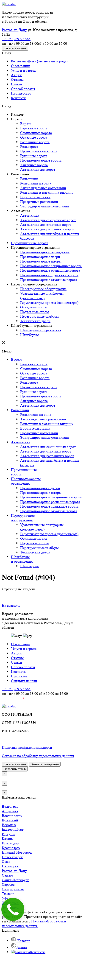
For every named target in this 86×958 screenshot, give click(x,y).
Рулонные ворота (33, 156)
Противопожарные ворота (40, 160)
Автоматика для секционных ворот (48, 220)
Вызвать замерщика (45, 764)
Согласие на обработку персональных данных (38, 756)
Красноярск (11, 848)
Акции (16, 75)
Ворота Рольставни (35, 197)
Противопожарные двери (40, 256)
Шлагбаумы (29, 334)
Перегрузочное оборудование (43, 289)
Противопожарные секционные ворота (51, 266)
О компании (20, 66)
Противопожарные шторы (40, 261)
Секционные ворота (36, 133)
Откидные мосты (33, 307)
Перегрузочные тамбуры (39, 316)
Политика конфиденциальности (27, 747)
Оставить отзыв (15, 769)
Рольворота (29, 146)
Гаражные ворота (33, 128)
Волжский (10, 820)
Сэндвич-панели (24, 681)
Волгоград (10, 806)
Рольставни (29, 178)
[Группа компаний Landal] (9, 4)
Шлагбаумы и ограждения (40, 330)
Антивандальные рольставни (43, 188)
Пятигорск (10, 866)
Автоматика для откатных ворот (45, 224)
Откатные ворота (33, 137)
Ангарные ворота (34, 165)
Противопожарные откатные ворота (48, 279)
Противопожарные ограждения (44, 252)
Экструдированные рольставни (44, 206)
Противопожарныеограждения (26, 481)
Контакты (18, 98)
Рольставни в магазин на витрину (46, 192)
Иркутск (8, 834)
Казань (7, 838)
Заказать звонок (15, 48)
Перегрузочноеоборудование (23, 517)
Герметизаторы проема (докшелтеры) (49, 302)
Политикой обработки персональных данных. (34, 923)
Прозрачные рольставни (39, 201)
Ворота (25, 123)
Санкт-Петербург (15, 880)
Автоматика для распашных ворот (47, 229)
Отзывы (17, 79)
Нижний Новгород (17, 852)
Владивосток (12, 815)
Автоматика (29, 215)
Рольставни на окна (35, 183)
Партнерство (21, 93)
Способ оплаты (23, 89)
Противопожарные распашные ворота (50, 270)
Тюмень (8, 893)
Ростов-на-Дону (14, 30)
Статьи (16, 84)
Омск (6, 861)
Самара (7, 875)
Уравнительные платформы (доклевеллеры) (42, 295)
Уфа (5, 898)
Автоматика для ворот (37, 169)
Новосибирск (12, 857)
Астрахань (10, 811)
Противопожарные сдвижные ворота (49, 275)
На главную (11, 605)
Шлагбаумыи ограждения (22, 559)
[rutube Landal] (13, 701)
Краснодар (10, 843)
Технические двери (35, 321)
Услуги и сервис (23, 70)
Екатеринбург (13, 829)
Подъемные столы (34, 312)
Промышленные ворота (38, 151)
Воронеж (9, 825)
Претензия (19, 676)
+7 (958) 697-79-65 (16, 39)
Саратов (8, 884)
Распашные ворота (35, 142)
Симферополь (13, 889)
